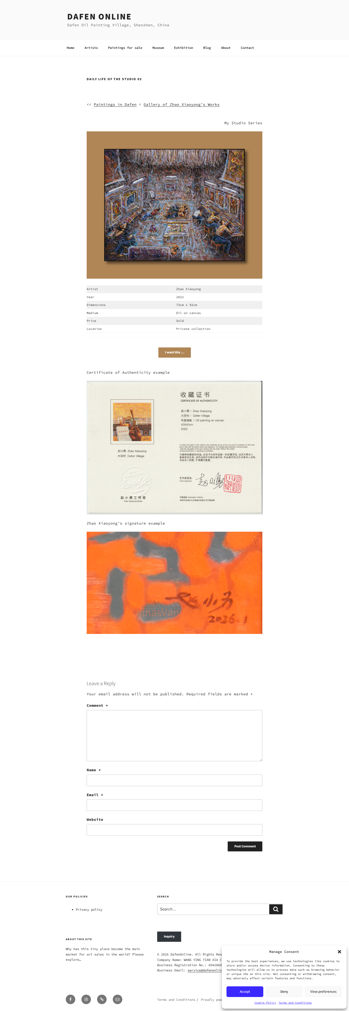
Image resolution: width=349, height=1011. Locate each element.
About (226, 48)
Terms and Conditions (295, 1002)
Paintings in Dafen (115, 104)
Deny (284, 991)
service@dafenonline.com (209, 970)
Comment (97, 705)
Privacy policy (89, 909)
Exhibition (183, 48)
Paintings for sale (125, 48)
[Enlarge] (238, 155)
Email (95, 794)
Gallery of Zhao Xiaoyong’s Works (182, 104)
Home (70, 48)
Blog (207, 48)
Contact (247, 48)
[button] (339, 951)
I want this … (174, 352)
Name (94, 769)
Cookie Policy (265, 1002)
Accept (245, 991)
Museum (158, 48)
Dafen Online (99, 17)
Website (95, 819)
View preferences (323, 991)
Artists (91, 48)
